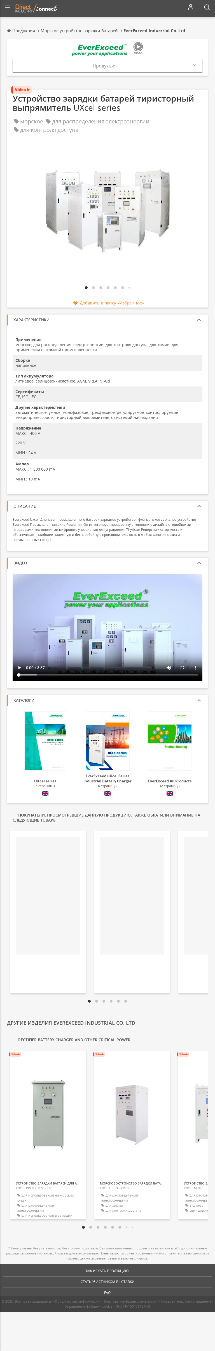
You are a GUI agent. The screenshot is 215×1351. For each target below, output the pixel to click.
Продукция (105, 66)
